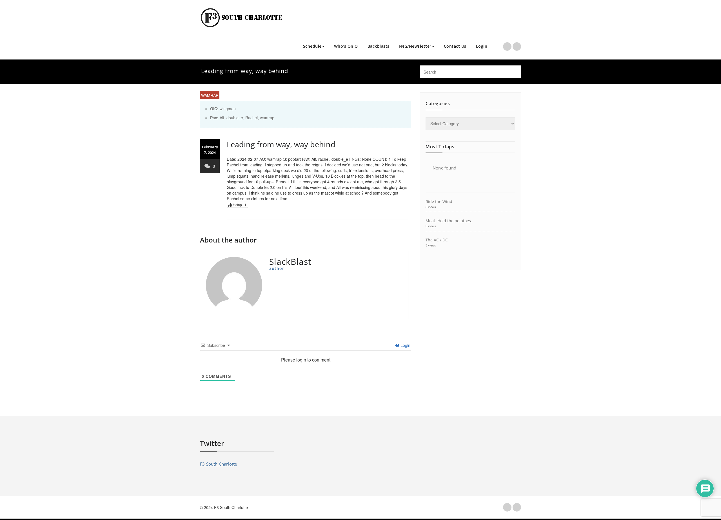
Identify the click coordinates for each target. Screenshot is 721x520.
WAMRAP (209, 95)
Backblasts (379, 46)
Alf (222, 117)
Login (482, 46)
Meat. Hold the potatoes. (449, 220)
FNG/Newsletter (415, 46)
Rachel (251, 117)
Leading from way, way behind (281, 144)
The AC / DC (437, 240)
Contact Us (455, 46)
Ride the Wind (439, 201)
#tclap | (239, 204)
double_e (234, 117)
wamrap (267, 117)
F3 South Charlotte (218, 464)
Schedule (312, 46)
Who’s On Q (346, 46)
